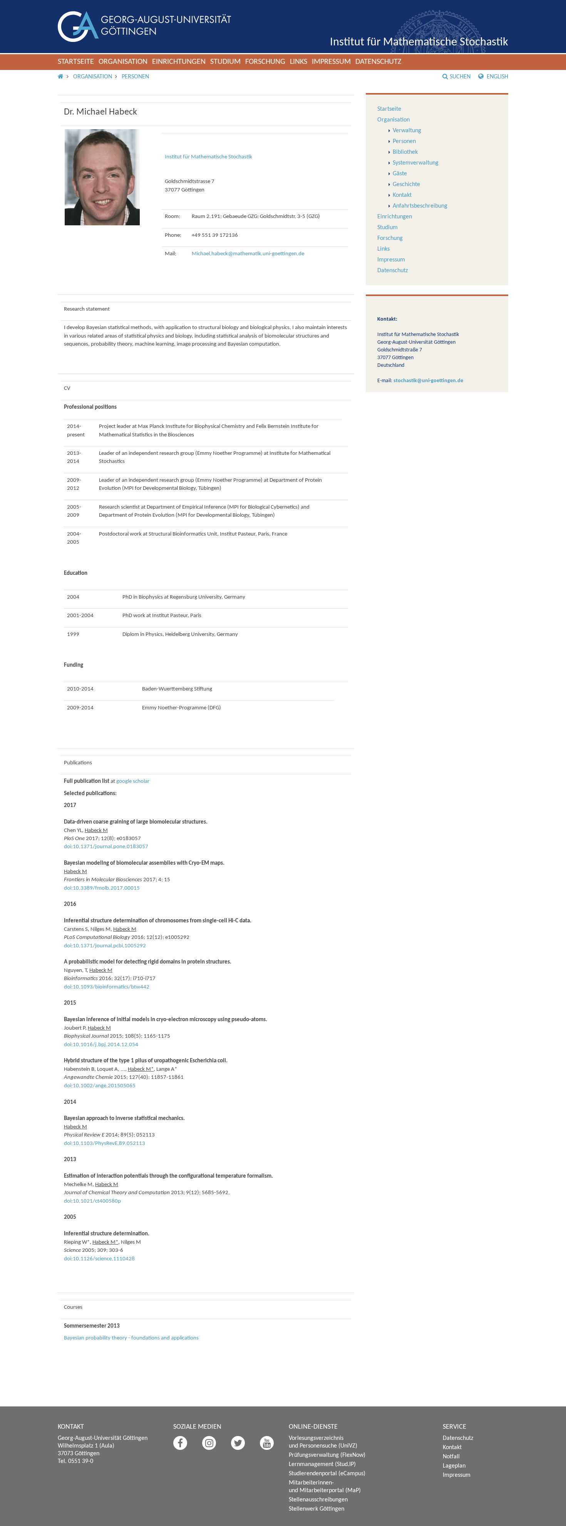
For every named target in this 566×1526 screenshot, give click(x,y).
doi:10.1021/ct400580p (92, 1201)
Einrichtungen (179, 62)
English (496, 77)
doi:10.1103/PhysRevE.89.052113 (104, 1144)
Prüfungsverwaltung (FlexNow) (327, 1455)
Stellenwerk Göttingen (316, 1509)
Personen (135, 77)
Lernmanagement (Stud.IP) (322, 1464)
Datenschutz (378, 62)
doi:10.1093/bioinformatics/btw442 (106, 987)
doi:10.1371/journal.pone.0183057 (106, 847)
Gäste (400, 174)
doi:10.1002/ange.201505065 (100, 1086)
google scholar (132, 781)
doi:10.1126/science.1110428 (99, 1259)
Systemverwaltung (416, 163)
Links (298, 62)
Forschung (265, 62)
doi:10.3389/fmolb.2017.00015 (102, 888)
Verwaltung (407, 131)
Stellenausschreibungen (318, 1500)
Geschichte (406, 184)
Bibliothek (405, 152)
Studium (225, 62)
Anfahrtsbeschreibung (420, 206)
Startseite (76, 62)
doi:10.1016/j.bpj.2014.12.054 (101, 1045)
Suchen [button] (460, 77)
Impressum (331, 62)
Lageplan (454, 1466)
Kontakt (402, 195)
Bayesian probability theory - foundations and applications (131, 1338)
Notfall (451, 1457)
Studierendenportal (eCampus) (327, 1474)
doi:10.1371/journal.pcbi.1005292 (105, 946)
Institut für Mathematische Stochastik (419, 42)
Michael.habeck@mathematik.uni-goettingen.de (248, 254)
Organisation (123, 62)
